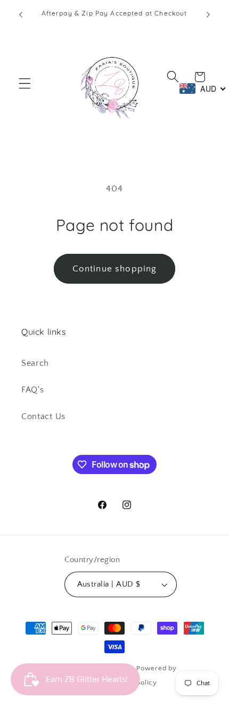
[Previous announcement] (20, 14)
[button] (24, 83)
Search (35, 363)
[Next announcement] (208, 14)
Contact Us (43, 416)
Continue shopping (114, 268)
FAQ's (32, 390)
